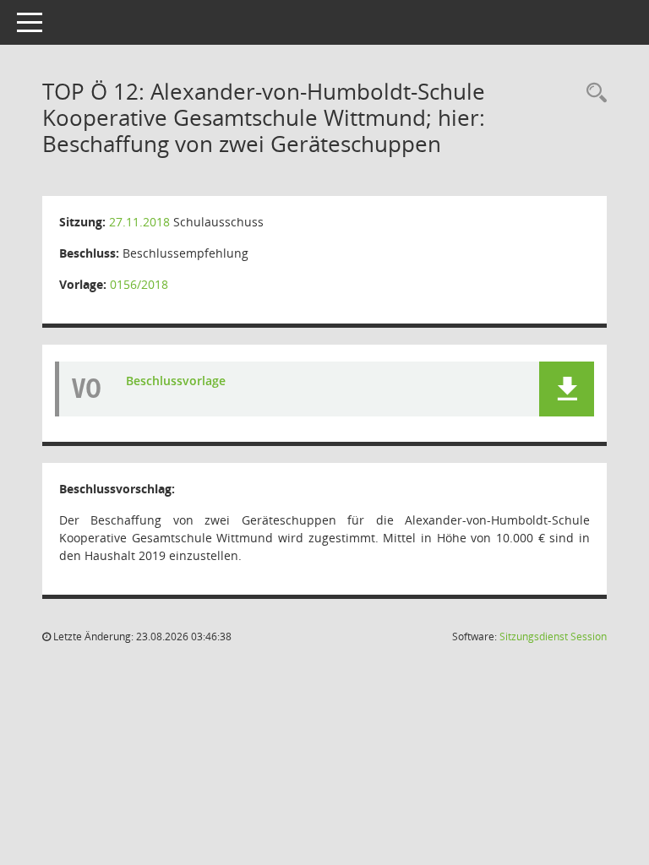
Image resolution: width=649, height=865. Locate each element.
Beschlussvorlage (176, 381)
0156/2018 (139, 284)
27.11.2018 (139, 222)
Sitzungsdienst (553, 636)
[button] (566, 389)
